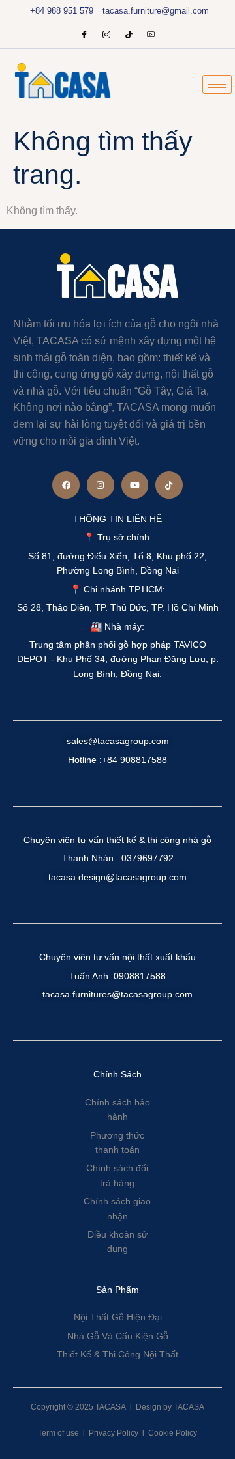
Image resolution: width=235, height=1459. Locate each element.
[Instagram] (106, 36)
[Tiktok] (169, 485)
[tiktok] (128, 36)
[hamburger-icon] (217, 84)
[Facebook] (84, 36)
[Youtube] (151, 36)
